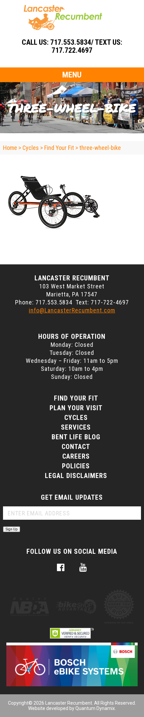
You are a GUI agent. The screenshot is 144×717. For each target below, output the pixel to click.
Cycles (76, 418)
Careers (76, 456)
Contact (76, 447)
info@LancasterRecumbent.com (72, 310)
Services (76, 427)
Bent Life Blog (76, 437)
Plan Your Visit (76, 408)
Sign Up (11, 529)
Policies (76, 466)
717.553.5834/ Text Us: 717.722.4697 (86, 46)
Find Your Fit (76, 398)
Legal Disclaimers (76, 476)
